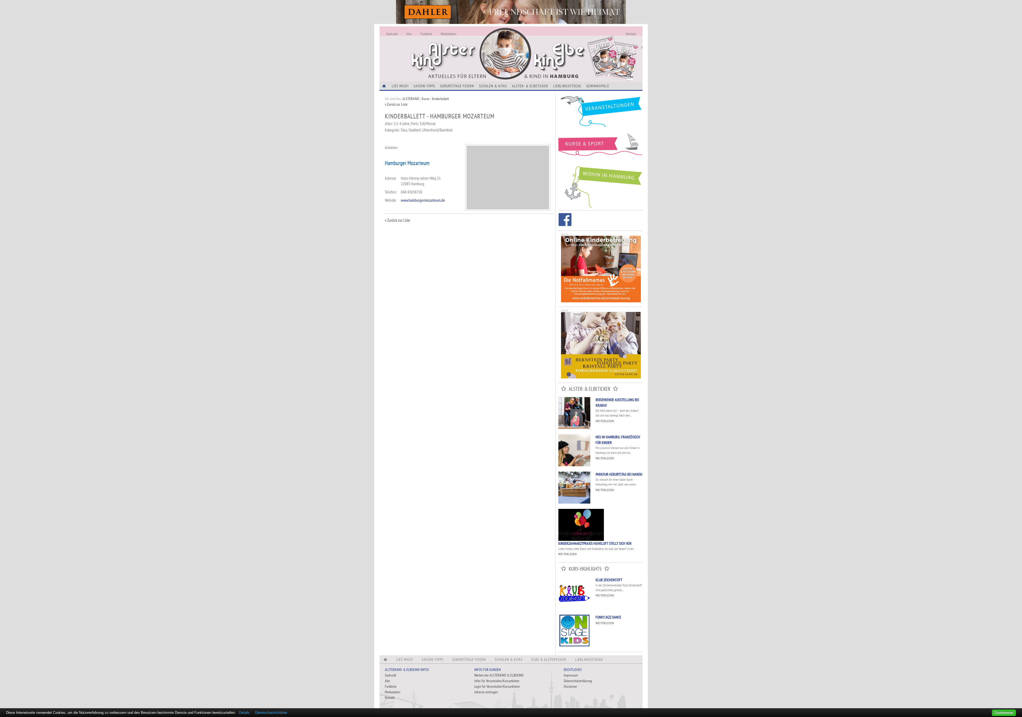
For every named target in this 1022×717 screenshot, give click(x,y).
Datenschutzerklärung (578, 680)
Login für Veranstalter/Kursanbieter (497, 686)
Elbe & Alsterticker (548, 659)
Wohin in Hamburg (600, 186)
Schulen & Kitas (493, 86)
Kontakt (631, 33)
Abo (408, 33)
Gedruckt (392, 33)
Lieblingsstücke (567, 86)
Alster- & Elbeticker (530, 86)
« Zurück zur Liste (396, 104)
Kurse (425, 98)
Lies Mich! (400, 86)
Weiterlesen (605, 421)
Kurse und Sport (600, 147)
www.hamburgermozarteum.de (423, 200)
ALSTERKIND (410, 98)
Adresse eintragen (486, 692)
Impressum (571, 675)
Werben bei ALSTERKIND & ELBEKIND (499, 675)
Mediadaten (448, 33)
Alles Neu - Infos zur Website (467, 48)
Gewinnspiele (597, 86)
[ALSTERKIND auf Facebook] (565, 220)
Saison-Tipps (424, 86)
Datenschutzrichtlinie (271, 713)
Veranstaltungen (600, 113)
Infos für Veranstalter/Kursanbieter (497, 680)
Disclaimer (570, 686)
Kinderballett (440, 98)
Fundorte (426, 33)
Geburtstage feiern (457, 86)
